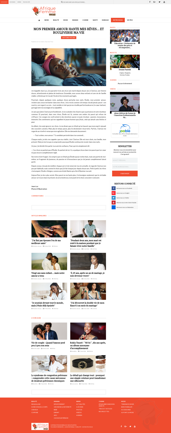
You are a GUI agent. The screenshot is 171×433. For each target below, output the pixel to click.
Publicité (78, 427)
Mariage (105, 20)
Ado (55, 415)
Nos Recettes (104, 411)
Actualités (80, 404)
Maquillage (35, 404)
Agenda (79, 415)
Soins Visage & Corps (39, 407)
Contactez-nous (87, 427)
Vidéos (19, 2)
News (46, 20)
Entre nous (118, 20)
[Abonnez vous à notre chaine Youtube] (164, 2)
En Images (12, 2)
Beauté (56, 20)
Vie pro (130, 20)
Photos (79, 410)
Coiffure (34, 412)
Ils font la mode (127, 412)
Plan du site (26, 2)
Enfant (56, 412)
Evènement (4, 2)
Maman (75, 20)
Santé (95, 20)
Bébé (55, 410)
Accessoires (126, 410)
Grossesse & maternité (62, 407)
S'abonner (125, 173)
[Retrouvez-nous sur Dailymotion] (169, 2)
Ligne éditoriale (70, 427)
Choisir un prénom (61, 418)
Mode (65, 20)
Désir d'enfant (59, 404)
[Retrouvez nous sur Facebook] (150, 2)
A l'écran (79, 407)
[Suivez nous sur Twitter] (159, 2)
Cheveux (34, 410)
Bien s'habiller (126, 407)
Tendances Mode (127, 404)
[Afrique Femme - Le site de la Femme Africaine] (43, 11)
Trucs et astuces (105, 409)
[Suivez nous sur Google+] (154, 2)
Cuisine (85, 20)
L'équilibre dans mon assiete (106, 405)
